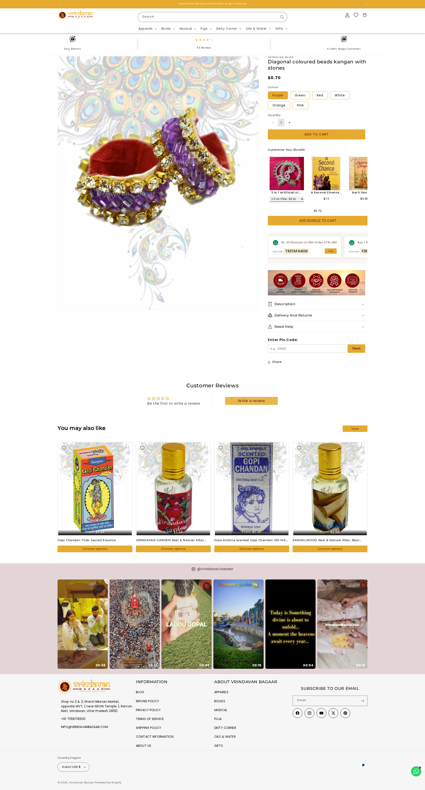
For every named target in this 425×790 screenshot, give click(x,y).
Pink (300, 105)
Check (356, 348)
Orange (279, 105)
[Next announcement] (366, 4)
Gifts (218, 745)
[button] (147, 28)
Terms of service (150, 719)
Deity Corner (225, 728)
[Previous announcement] (59, 4)
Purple (277, 95)
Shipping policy (148, 728)
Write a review (251, 400)
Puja (218, 719)
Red (320, 95)
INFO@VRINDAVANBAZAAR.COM (84, 727)
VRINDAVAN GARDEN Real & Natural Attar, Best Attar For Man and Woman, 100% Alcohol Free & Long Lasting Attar (172, 540)
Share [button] (277, 362)
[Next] (362, 619)
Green (300, 95)
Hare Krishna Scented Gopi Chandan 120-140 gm (250, 540)
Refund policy (147, 701)
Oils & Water (225, 736)
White (340, 95)
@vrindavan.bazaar (215, 569)
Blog (140, 692)
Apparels (221, 692)
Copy (330, 251)
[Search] (282, 17)
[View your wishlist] (356, 15)
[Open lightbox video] (83, 624)
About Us (143, 745)
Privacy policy (148, 710)
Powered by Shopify (108, 782)
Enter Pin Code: (283, 339)
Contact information (155, 736)
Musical (220, 710)
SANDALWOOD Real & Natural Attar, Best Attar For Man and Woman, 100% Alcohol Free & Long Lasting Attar (329, 540)
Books (219, 701)
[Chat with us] (416, 771)
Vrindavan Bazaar (81, 782)
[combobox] (212, 17)
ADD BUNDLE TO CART (317, 220)
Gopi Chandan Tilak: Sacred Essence (87, 540)
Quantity (274, 115)
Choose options (95, 549)
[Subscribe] (362, 701)
